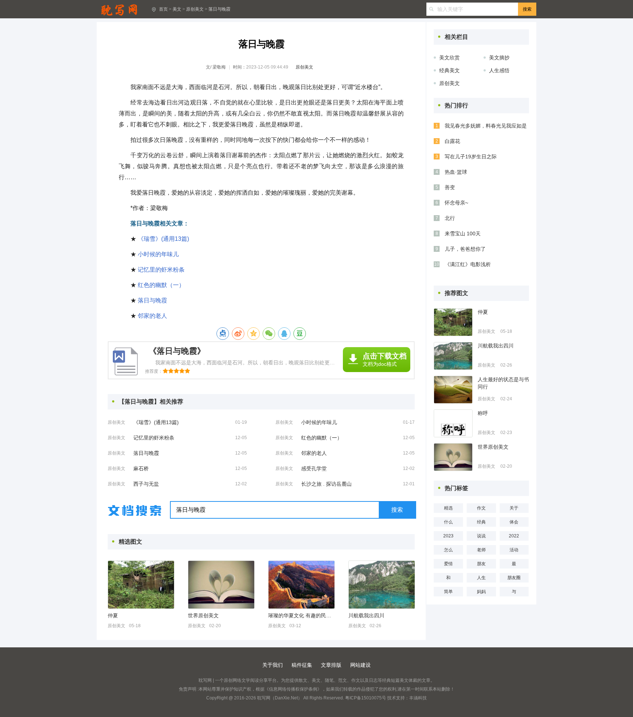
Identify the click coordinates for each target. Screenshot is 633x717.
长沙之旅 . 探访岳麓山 (326, 484)
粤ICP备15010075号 (365, 698)
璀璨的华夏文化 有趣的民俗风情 (301, 615)
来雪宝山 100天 (463, 233)
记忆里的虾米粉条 (161, 269)
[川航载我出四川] (381, 584)
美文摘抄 (499, 57)
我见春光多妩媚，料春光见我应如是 (486, 126)
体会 (514, 522)
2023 (448, 535)
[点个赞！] (222, 333)
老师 (481, 549)
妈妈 (481, 591)
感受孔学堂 (314, 468)
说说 (481, 535)
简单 (448, 591)
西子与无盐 (146, 484)
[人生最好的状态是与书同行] (453, 390)
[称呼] (453, 423)
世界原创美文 (203, 615)
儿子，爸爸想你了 (465, 249)
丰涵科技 (418, 698)
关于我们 (272, 665)
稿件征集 (302, 665)
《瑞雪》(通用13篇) (163, 239)
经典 (481, 522)
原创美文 (195, 9)
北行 (450, 218)
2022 (514, 535)
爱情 (448, 563)
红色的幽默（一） (161, 285)
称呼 (483, 413)
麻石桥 (141, 468)
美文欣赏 (449, 57)
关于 (514, 508)
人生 (481, 577)
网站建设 (360, 665)
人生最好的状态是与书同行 (503, 383)
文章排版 (331, 665)
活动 (514, 549)
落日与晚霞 (219, 9)
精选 (448, 508)
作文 (481, 508)
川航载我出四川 (366, 615)
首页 (163, 9)
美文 (177, 9)
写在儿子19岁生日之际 (471, 156)
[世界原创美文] (221, 584)
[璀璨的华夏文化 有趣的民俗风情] (301, 584)
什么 (448, 522)
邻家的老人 (152, 316)
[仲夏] (141, 584)
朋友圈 (514, 577)
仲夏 (113, 615)
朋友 (481, 563)
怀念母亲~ (456, 203)
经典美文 (449, 70)
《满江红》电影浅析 (468, 264)
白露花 (452, 141)
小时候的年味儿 (158, 254)
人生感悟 (499, 70)
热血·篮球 (456, 172)
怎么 (448, 549)
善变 (450, 187)
